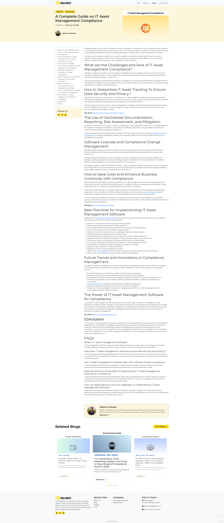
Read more (104, 415)
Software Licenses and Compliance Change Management (66, 72)
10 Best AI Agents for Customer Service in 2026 (150, 459)
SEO (108, 455)
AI (142, 455)
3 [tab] (112, 486)
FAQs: (61, 104)
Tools (139, 3)
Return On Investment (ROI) (151, 192)
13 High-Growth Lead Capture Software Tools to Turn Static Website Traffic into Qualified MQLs (111, 462)
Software (59, 12)
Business (97, 455)
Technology (70, 12)
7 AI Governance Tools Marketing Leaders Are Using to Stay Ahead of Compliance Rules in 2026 (72, 461)
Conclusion (62, 101)
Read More (63, 476)
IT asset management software (105, 218)
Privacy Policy (118, 502)
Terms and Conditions (120, 500)
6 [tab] (117, 486)
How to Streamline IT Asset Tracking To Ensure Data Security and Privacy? (67, 59)
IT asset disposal (102, 251)
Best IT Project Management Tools (104, 314)
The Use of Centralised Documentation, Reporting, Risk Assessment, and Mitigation (69, 66)
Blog (154, 3)
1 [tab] (107, 486)
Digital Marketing (63, 455)
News (70, 455)
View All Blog (160, 426)
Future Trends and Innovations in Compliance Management (69, 91)
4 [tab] (114, 486)
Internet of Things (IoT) (95, 284)
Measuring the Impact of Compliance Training (108, 113)
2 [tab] (109, 486)
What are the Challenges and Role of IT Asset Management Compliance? (68, 52)
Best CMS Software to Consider (103, 205)
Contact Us (163, 3)
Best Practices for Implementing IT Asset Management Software (66, 86)
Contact (96, 504)
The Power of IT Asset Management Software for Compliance (67, 97)
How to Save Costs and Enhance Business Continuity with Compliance (69, 79)
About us (146, 3)
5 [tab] (115, 486)
